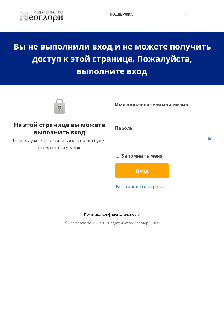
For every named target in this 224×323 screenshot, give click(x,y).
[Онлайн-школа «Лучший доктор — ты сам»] (44, 15)
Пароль (124, 128)
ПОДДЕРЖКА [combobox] (121, 14)
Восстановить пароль (139, 187)
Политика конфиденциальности (112, 214)
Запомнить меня (141, 156)
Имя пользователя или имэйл (151, 105)
